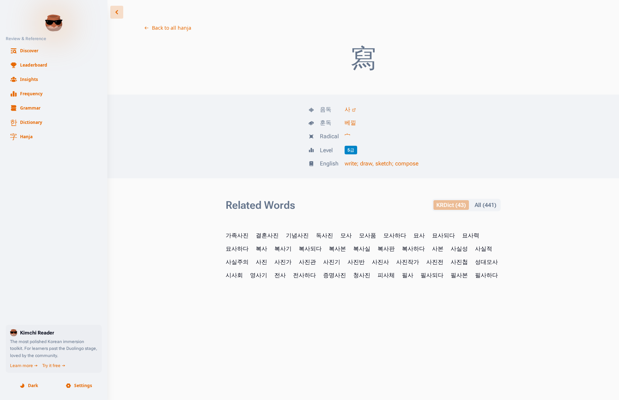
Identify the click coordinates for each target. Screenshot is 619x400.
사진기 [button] (331, 262)
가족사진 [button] (237, 235)
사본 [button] (437, 248)
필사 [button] (407, 275)
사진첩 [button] (459, 262)
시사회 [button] (234, 275)
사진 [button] (261, 262)
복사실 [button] (361, 248)
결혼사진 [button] (267, 235)
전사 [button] (280, 275)
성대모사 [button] (486, 262)
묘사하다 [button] (237, 248)
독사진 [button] (324, 235)
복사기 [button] (283, 248)
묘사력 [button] (470, 235)
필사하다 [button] (486, 275)
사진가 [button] (283, 262)
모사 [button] (346, 235)
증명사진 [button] (334, 275)
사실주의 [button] (237, 262)
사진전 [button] (434, 262)
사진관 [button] (307, 262)
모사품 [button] (367, 235)
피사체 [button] (386, 275)
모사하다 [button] (394, 235)
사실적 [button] (483, 248)
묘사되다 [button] (443, 235)
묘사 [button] (419, 235)
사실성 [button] (459, 248)
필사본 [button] (459, 275)
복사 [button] (261, 248)
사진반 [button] (356, 262)
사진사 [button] (380, 262)
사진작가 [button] (407, 262)
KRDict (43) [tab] (451, 205)
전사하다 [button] (304, 275)
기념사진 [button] (297, 235)
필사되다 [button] (432, 275)
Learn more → (24, 365)
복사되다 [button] (310, 248)
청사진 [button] (361, 275)
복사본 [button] (337, 248)
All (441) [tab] (485, 205)
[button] (54, 50)
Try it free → (54, 365)
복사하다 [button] (413, 248)
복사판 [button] (386, 248)
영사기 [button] (258, 275)
